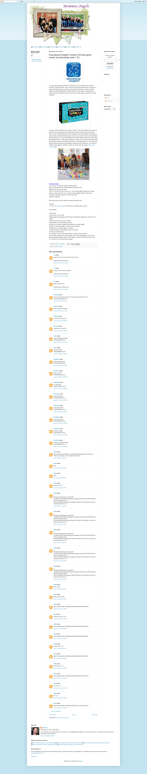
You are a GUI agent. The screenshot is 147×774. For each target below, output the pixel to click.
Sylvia (55, 336)
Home (74, 715)
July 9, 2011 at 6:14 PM (60, 506)
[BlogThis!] (73, 244)
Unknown (56, 294)
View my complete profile (47, 736)
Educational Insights (60, 206)
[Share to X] (75, 244)
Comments (109, 101)
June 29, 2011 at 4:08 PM (60, 320)
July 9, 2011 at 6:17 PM (60, 609)
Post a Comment (56, 711)
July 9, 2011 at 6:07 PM (60, 487)
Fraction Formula (54, 184)
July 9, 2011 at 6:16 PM (60, 589)
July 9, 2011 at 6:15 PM (60, 579)
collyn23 (44, 727)
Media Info (34, 756)
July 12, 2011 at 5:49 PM (60, 658)
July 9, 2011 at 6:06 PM (60, 468)
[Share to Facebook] (77, 244)
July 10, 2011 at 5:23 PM (60, 618)
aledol (55, 452)
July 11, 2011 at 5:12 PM (60, 648)
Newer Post (53, 715)
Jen (55, 255)
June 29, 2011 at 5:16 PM (60, 354)
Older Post (95, 715)
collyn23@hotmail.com (37, 753)
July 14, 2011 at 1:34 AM (60, 678)
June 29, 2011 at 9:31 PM (60, 423)
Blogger (81, 761)
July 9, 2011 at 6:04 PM (60, 458)
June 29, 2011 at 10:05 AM (61, 289)
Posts (108, 98)
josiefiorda (57, 359)
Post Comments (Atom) (62, 717)
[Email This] (71, 244)
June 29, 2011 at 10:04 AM (61, 263)
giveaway (56, 246)
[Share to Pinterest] (79, 244)
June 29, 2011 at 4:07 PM (60, 301)
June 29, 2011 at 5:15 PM (60, 342)
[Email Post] (68, 244)
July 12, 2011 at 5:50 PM (60, 668)
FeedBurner (110, 68)
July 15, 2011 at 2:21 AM (60, 698)
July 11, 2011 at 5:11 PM (60, 638)
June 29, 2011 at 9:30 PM (60, 365)
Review (60, 246)
